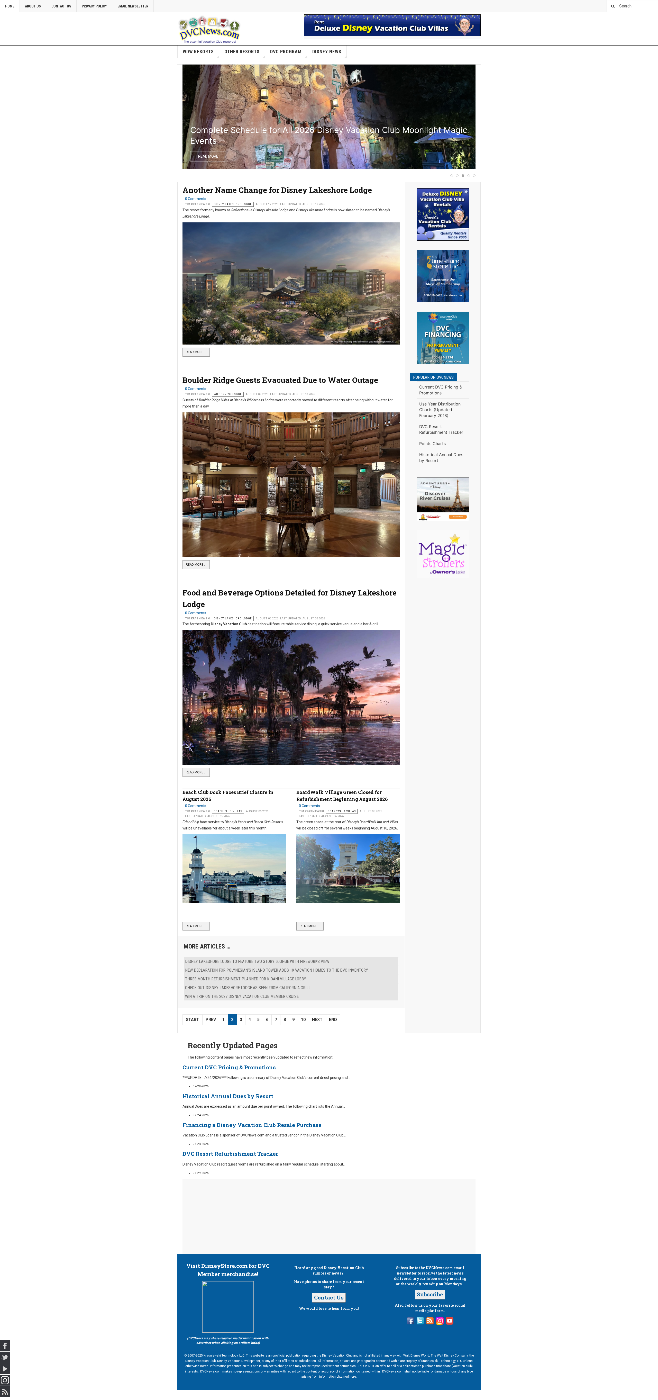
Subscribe (430, 1294)
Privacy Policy (94, 6)
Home (9, 6)
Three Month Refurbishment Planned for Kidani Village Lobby (245, 979)
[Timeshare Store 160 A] (443, 276)
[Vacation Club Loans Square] (443, 338)
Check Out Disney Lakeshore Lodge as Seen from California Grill (247, 987)
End (333, 1019)
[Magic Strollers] (443, 554)
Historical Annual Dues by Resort (227, 1096)
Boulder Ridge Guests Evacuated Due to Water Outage (280, 380)
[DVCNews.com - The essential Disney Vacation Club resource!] (209, 28)
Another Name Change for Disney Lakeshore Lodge (277, 190)
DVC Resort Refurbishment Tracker (230, 1153)
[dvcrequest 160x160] (443, 214)
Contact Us (61, 6)
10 (303, 1019)
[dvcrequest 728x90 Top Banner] (392, 25)
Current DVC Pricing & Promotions (229, 1067)
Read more (208, 156)
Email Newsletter (132, 6)
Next (317, 1019)
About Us (33, 6)
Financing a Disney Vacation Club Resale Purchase (252, 1124)
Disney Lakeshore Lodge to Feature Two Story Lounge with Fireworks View (257, 961)
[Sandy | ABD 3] (443, 499)
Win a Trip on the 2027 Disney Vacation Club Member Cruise (242, 996)
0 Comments (195, 199)
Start (192, 1019)
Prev (211, 1019)
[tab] (451, 175)
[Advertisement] (443, 664)
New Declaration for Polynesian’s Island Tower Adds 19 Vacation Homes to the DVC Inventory (276, 970)
